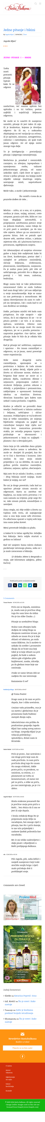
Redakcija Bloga (8, 689)
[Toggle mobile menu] (40, 3)
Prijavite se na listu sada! (22, 1048)
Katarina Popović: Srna (25, 995)
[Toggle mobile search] (35, 3)
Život (25, 34)
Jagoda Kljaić (9, 34)
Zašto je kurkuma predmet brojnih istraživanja (19, 1011)
